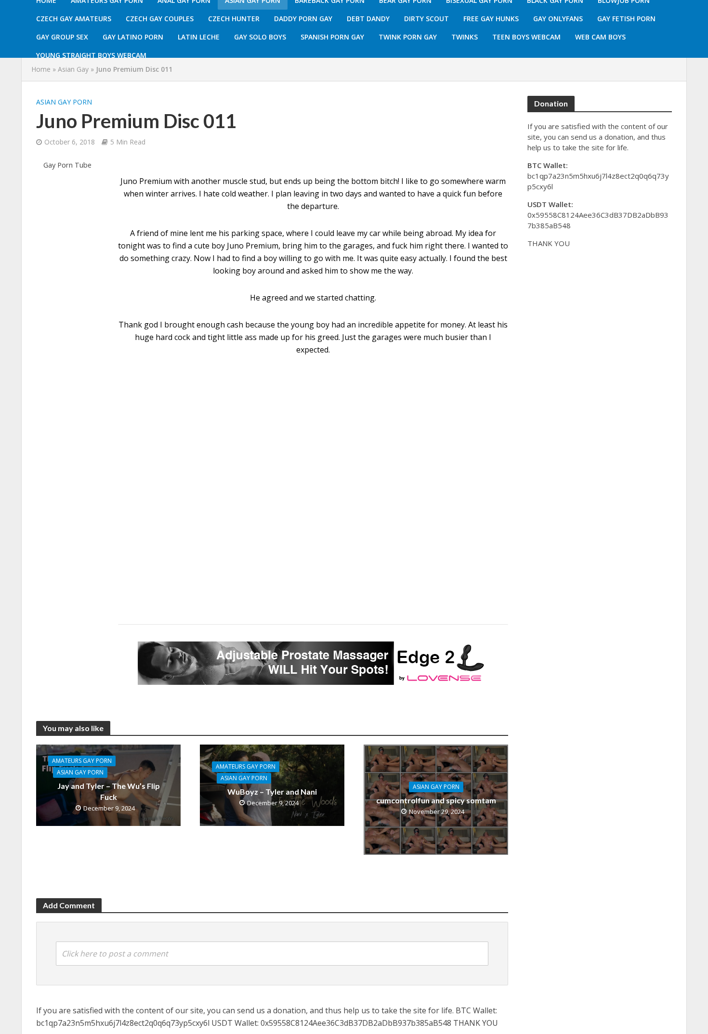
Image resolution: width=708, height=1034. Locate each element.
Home (41, 69)
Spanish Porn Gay (332, 36)
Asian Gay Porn (64, 101)
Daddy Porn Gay (303, 18)
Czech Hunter (234, 18)
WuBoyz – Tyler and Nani (272, 791)
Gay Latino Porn (133, 36)
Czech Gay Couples (160, 18)
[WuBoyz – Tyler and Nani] (272, 784)
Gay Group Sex (62, 36)
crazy (180, 258)
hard (164, 337)
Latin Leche (199, 36)
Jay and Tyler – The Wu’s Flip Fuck (108, 791)
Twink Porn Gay (408, 36)
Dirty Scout (426, 18)
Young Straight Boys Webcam (91, 55)
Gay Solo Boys (260, 36)
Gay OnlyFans (558, 18)
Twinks (464, 36)
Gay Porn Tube (67, 165)
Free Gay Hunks (491, 18)
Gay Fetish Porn (626, 18)
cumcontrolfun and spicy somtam (436, 800)
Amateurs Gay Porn (82, 761)
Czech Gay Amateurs (73, 18)
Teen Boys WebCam (526, 36)
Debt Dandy (368, 18)
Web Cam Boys (600, 36)
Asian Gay (73, 69)
